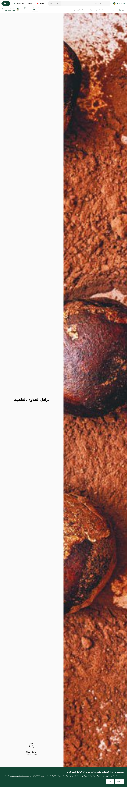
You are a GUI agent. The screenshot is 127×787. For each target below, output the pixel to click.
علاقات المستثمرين (78, 10)
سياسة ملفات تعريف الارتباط (19, 776)
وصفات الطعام (110, 10)
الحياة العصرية (99, 10)
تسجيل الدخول (20, 3)
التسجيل (30, 3)
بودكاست (89, 10)
